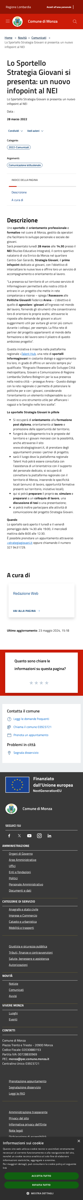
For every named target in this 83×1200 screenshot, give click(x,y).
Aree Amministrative (22, 859)
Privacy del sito (19, 1118)
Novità (22, 37)
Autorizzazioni (18, 964)
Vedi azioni (33, 131)
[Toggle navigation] (7, 21)
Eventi (13, 1019)
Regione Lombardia (18, 7)
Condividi (13, 131)
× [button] (78, 1141)
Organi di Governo (21, 853)
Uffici (12, 866)
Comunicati (38, 37)
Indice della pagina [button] (25, 180)
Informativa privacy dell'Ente (28, 1124)
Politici (13, 878)
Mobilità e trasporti (21, 927)
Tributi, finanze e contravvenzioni (31, 952)
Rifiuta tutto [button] (41, 1185)
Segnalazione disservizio (25, 1087)
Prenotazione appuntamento (27, 1081)
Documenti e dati (20, 890)
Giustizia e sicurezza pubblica (28, 946)
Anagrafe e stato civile (23, 909)
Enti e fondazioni (20, 872)
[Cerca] (75, 21)
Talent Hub (28, 353)
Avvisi (13, 996)
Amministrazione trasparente (28, 1112)
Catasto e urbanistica (23, 921)
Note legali (16, 1130)
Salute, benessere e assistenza (29, 958)
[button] (41, 1193)
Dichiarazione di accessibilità (27, 1136)
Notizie (13, 983)
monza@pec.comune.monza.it (29, 1059)
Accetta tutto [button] (41, 1176)
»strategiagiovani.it (19, 542)
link (5, 1167)
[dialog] (41, 1168)
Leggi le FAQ (17, 1093)
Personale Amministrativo (26, 884)
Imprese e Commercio (23, 915)
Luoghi (13, 1013)
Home (8, 37)
